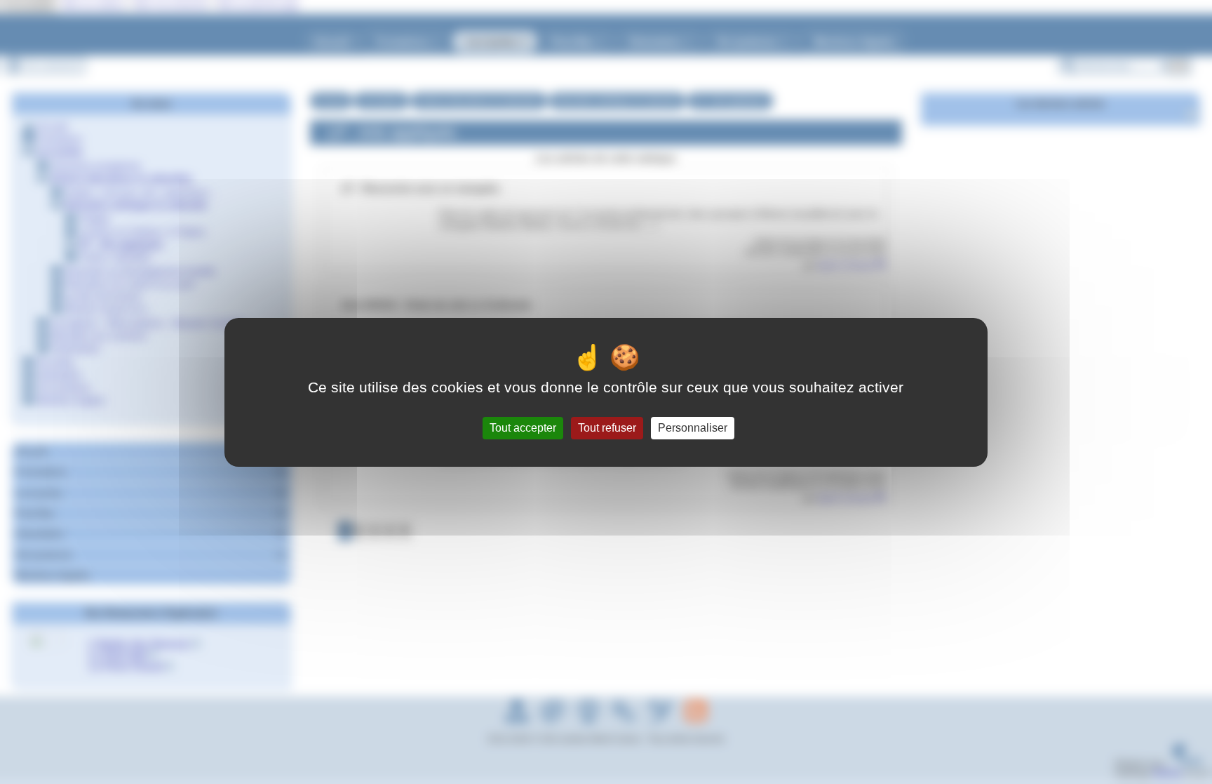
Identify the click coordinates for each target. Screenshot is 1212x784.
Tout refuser (607, 428)
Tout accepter (523, 428)
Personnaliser (692, 428)
